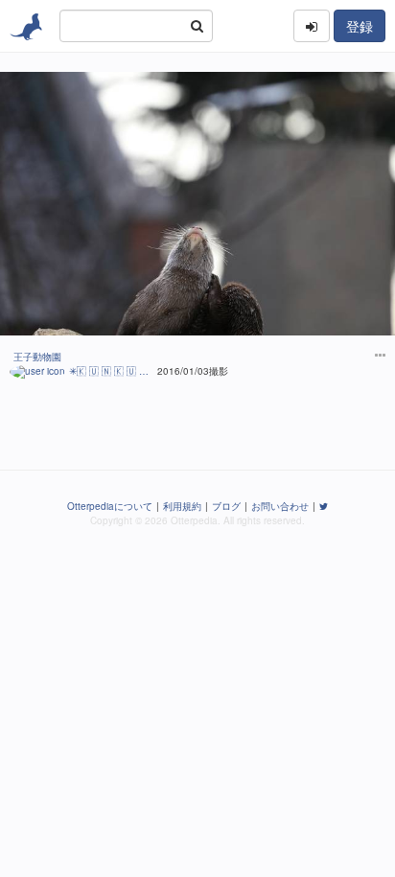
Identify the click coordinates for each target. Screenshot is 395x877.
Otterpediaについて (109, 506)
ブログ (226, 506)
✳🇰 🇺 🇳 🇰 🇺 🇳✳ (111, 371)
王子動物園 (37, 356)
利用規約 (182, 506)
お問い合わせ (280, 506)
